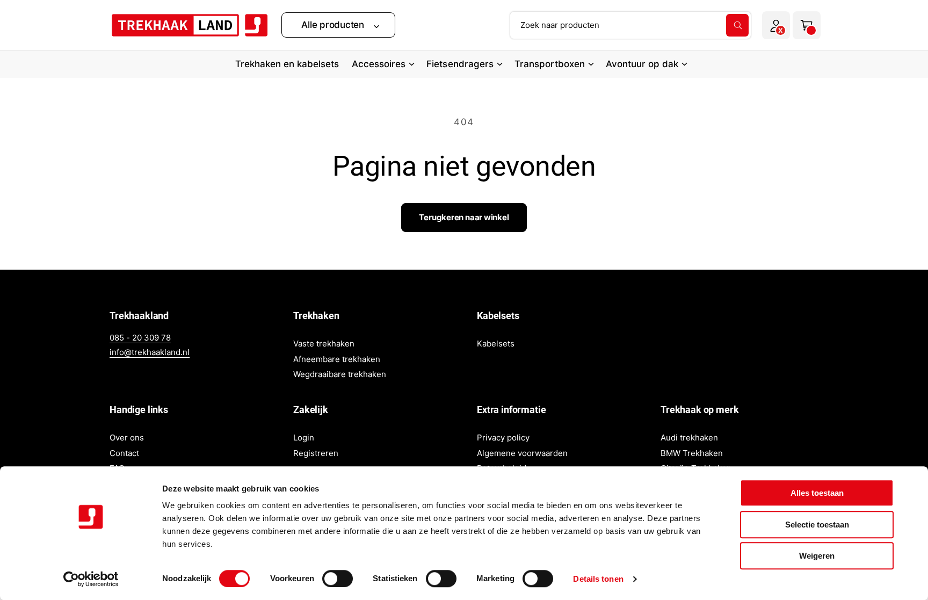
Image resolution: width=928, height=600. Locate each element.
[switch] (337, 578)
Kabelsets (495, 343)
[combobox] (630, 25)
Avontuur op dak (642, 64)
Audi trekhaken (689, 437)
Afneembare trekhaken (336, 359)
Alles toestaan (817, 492)
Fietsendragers (459, 64)
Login (303, 437)
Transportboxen (549, 64)
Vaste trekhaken (323, 343)
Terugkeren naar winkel (464, 217)
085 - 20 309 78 (140, 337)
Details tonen (598, 578)
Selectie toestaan (817, 524)
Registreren (315, 453)
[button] (338, 25)
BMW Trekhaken (692, 453)
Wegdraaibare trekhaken (339, 374)
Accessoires (378, 64)
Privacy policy (503, 437)
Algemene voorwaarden (522, 453)
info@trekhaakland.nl (150, 352)
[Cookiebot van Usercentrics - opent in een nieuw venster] (91, 579)
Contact (124, 453)
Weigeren (817, 555)
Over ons (127, 437)
